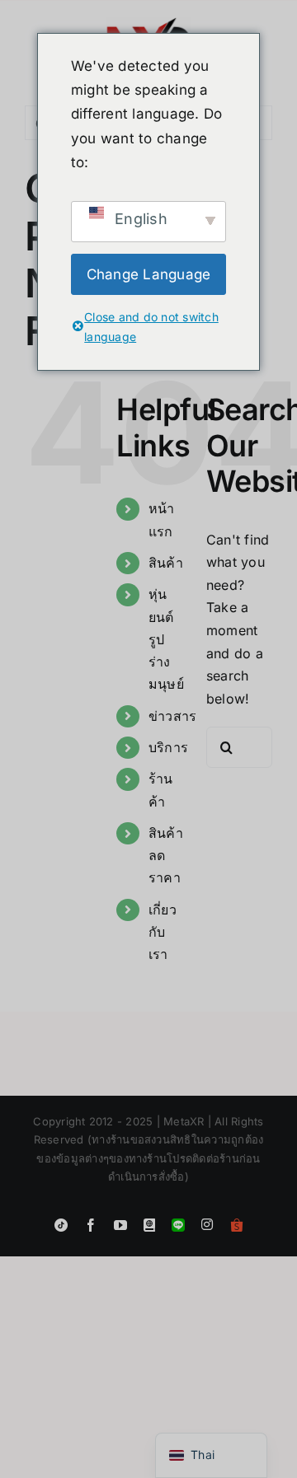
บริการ (168, 747)
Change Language (149, 274)
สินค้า (165, 562)
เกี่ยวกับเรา (162, 931)
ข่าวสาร (172, 716)
